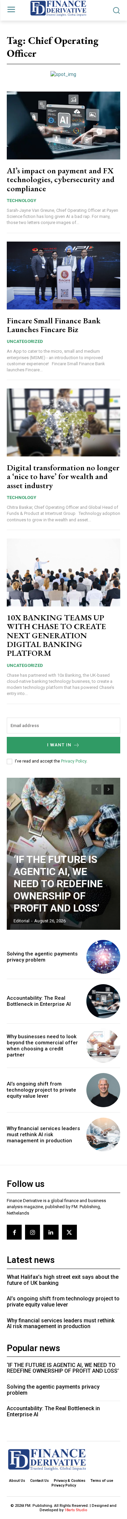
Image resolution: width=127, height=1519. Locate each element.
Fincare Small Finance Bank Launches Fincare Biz (54, 324)
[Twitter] (69, 1232)
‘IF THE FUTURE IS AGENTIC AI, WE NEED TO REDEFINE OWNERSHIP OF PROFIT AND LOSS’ (58, 883)
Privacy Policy (73, 761)
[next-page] (108, 790)
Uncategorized (25, 341)
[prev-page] (96, 790)
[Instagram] (32, 1232)
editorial (21, 920)
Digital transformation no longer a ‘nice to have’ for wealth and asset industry (63, 476)
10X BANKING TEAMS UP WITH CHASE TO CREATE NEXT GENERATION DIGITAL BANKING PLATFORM (56, 635)
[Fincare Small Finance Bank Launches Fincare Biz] (63, 275)
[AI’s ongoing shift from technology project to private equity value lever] (103, 1090)
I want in (59, 744)
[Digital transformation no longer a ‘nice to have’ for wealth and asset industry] (63, 422)
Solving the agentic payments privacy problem (42, 957)
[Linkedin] (50, 1232)
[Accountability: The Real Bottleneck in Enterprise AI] (103, 1001)
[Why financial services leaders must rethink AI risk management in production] (103, 1135)
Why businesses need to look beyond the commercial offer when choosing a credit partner (42, 1046)
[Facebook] (14, 1232)
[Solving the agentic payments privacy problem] (103, 957)
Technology (21, 200)
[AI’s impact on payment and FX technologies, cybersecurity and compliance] (63, 125)
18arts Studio (75, 1510)
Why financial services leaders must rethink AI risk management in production (43, 1134)
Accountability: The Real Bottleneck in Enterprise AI (39, 1001)
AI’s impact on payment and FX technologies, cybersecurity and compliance (60, 179)
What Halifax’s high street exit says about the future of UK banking (63, 1280)
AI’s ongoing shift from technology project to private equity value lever (41, 1090)
